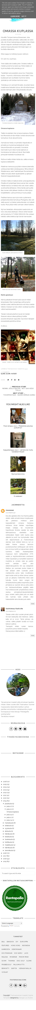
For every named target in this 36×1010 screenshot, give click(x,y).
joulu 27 (9, 806)
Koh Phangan (7, 953)
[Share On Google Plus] (15, 379)
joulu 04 (9, 820)
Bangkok (10, 941)
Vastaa (32, 603)
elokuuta (8, 831)
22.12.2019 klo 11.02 (11, 611)
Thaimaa (11, 961)
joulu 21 (9, 809)
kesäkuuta (8, 837)
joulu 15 (9, 815)
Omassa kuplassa (13, 812)
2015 (5, 861)
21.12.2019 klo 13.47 (10, 512)
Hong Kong (15, 945)
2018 (5, 853)
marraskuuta (9, 823)
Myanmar (13, 957)
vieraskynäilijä (25, 968)
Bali (3, 941)
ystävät (14, 373)
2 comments (5, 372)
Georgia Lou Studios (26, 998)
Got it (24, 16)
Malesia (5, 957)
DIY (17, 941)
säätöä (14, 968)
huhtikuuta (8, 842)
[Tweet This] (8, 379)
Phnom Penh (24, 957)
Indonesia (26, 945)
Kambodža (6, 949)
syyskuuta (8, 828)
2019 (5, 801)
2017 (5, 856)
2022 (5, 792)
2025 (5, 784)
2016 (5, 859)
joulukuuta (8, 804)
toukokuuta (9, 839)
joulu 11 (9, 817)
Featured (5, 945)
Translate (16, 926)
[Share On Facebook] (11, 379)
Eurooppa (24, 941)
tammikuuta (9, 850)
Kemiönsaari (17, 949)
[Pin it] (18, 379)
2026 (5, 781)
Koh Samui (18, 953)
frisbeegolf (6, 964)
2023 (5, 790)
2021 (5, 795)
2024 (5, 787)
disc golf (21, 961)
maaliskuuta (9, 845)
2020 (5, 798)
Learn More (15, 16)
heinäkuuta (9, 834)
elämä (3, 373)
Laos (26, 953)
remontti (5, 968)
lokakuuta (8, 825)
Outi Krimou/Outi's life (14, 609)
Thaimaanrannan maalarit (19, 995)
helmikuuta (9, 848)
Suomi (8, 373)
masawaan (10, 510)
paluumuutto (18, 964)
